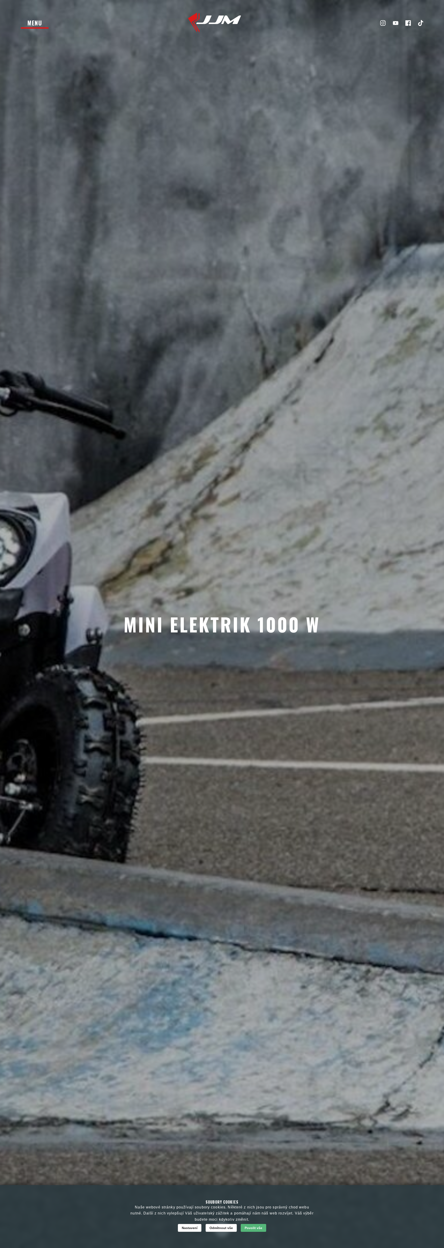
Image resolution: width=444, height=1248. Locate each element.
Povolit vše (253, 1228)
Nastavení (189, 1228)
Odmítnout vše (221, 1228)
